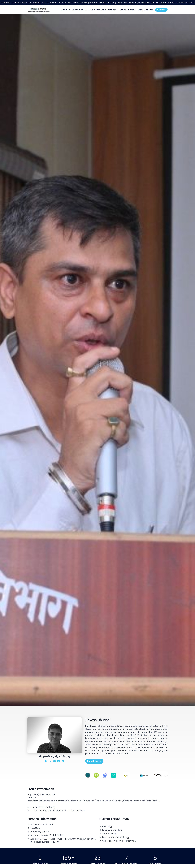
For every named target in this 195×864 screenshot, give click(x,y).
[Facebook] (46, 761)
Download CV (161, 10)
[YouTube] (54, 761)
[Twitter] (50, 761)
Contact (149, 9)
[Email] (58, 761)
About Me (65, 9)
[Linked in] (63, 761)
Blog (140, 9)
